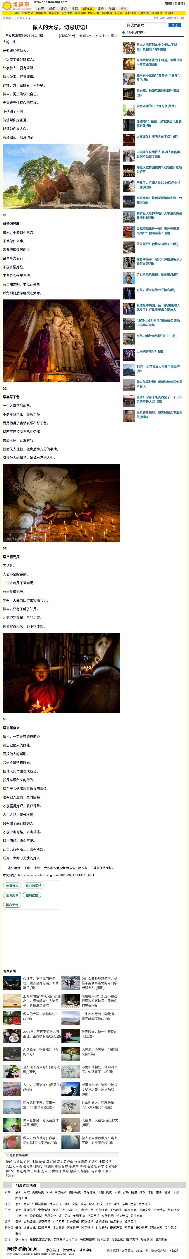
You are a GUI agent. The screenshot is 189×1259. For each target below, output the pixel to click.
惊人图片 (21, 1239)
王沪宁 (74, 1166)
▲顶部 (173, 1250)
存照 (125, 1204)
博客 (123, 8)
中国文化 (145, 1210)
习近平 (93, 1162)
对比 (117, 1204)
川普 (42, 1162)
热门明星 (58, 1221)
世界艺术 (93, 1215)
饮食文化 (27, 13)
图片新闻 (21, 1198)
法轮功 (38, 1166)
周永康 (96, 1171)
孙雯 (101, 1166)
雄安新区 (111, 1166)
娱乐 (101, 8)
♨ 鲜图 (169, 13)
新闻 (52, 8)
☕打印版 (159, 18)
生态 (159, 1192)
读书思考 (65, 1215)
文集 (75, 1204)
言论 (27, 1204)
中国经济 (105, 1162)
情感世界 (40, 13)
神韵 (34, 1162)
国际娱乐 (87, 1221)
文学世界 (108, 1215)
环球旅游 (143, 13)
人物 (101, 1192)
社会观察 (54, 13)
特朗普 (49, 1166)
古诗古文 (21, 1215)
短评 (92, 1204)
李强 (83, 1166)
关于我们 (113, 1250)
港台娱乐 (73, 1221)
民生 (134, 1192)
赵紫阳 (85, 1171)
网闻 (109, 1192)
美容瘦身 (174, 1210)
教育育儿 (130, 1210)
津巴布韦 (33, 1171)
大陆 (49, 1192)
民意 (133, 1204)
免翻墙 (179, 3)
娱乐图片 (130, 1221)
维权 (142, 1192)
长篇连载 (122, 1215)
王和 (27, 868)
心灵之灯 (73, 1210)
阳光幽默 (118, 1239)
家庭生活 (58, 1210)
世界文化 (50, 1215)
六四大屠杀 (14, 1166)
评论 (64, 8)
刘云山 (46, 1171)
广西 (27, 1162)
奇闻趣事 (107, 13)
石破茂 (92, 1166)
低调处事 (12, 895)
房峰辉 (57, 1171)
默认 (114, 35)
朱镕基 (18, 1162)
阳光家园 (146, 1239)
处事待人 (12, 885)
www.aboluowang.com (50, 2)
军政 (27, 1192)
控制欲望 (32, 895)
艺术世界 (159, 1210)
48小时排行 (136, 33)
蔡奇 (66, 1171)
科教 (117, 1192)
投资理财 (36, 1215)
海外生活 (87, 1210)
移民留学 (80, 13)
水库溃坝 (80, 1162)
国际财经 (89, 1192)
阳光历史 (103, 1239)
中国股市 (61, 1166)
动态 (67, 1204)
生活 (75, 8)
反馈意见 (127, 1250)
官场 (126, 1192)
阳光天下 (132, 1239)
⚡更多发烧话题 (17, 1155)
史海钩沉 (44, 1210)
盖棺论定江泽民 (40, 1239)
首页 (41, 8)
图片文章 (136, 1215)
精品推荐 (116, 1221)
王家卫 (107, 1171)
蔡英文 (75, 1171)
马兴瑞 (51, 1162)
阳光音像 (161, 1239)
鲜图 (18, 1233)
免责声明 (142, 1250)
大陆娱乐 (30, 1221)
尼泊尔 (11, 1176)
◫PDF (181, 18)
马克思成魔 (65, 1162)
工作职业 (116, 1210)
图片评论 (145, 1204)
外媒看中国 (39, 1204)
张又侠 (28, 1166)
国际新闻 (75, 1192)
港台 (167, 1192)
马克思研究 (87, 1239)
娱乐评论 (102, 1221)
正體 (169, 3)
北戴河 (21, 1171)
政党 (83, 1204)
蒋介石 (11, 1171)
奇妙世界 (130, 13)
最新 (17, 13)
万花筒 (119, 13)
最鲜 (18, 1227)
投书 (108, 1204)
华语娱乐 (44, 1221)
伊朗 (9, 1162)
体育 (151, 1192)
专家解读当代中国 (65, 1239)
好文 (100, 1204)
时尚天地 (93, 13)
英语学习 (79, 1215)
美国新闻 (38, 1192)
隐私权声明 (158, 1250)
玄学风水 (102, 1210)
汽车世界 (67, 13)
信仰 (176, 1192)
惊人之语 (55, 1204)
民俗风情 (157, 13)
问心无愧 (12, 905)
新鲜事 (87, 8)
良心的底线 (33, 885)
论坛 (112, 8)
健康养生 (30, 1210)
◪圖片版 (171, 18)
